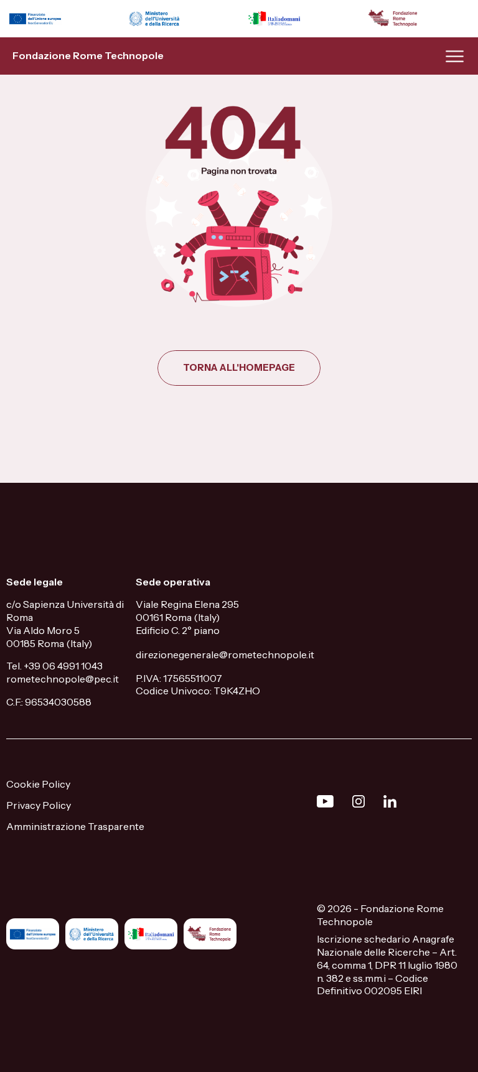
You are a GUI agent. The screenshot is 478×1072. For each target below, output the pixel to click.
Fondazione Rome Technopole (88, 55)
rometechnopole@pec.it (62, 679)
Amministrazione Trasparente (75, 826)
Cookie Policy (38, 784)
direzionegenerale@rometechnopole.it (225, 654)
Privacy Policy (38, 805)
